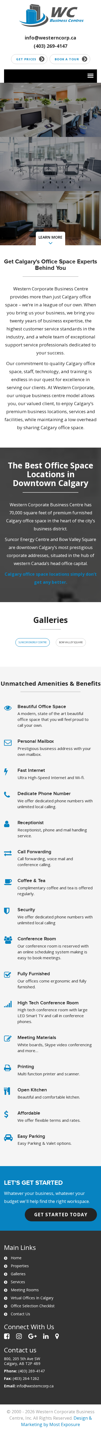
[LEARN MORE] (50, 244)
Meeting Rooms (25, 1289)
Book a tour (67, 59)
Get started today (61, 1214)
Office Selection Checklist (33, 1305)
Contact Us (20, 1313)
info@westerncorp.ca (50, 37)
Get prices (26, 59)
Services (18, 1281)
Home (16, 1257)
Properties (20, 1265)
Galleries (18, 1273)
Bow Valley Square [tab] (71, 642)
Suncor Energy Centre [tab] (33, 642)
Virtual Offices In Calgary (32, 1297)
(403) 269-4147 (50, 46)
